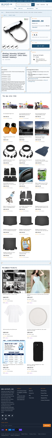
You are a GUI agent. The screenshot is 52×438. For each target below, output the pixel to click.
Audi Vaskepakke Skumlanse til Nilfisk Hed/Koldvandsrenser (25, 114)
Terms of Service (44, 395)
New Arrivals (30, 8)
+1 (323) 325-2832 (21, 396)
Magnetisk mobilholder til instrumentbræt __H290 (40, 137)
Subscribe (46, 425)
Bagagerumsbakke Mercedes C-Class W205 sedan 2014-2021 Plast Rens (42, 230)
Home (15, 8)
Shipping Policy (44, 398)
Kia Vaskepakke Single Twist (8, 113)
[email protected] (34, 78)
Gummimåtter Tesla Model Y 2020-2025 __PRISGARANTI (25, 207)
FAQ (30, 395)
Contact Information (45, 400)
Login (38, 4)
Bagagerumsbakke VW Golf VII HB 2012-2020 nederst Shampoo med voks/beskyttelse (41, 207)
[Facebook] (2, 415)
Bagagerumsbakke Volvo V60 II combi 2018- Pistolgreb (9, 253)
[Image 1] (4, 47)
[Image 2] (8, 47)
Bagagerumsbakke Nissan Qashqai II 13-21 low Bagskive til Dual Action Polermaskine (10, 230)
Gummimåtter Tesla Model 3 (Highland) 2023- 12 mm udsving (9, 184)
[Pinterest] (5, 418)
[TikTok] (12, 415)
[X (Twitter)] (2, 418)
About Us (31, 390)
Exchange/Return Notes (33, 69)
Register (43, 4)
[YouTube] (9, 415)
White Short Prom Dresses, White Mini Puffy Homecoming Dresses (37, 295)
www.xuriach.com (6, 4)
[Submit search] (33, 4)
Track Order (31, 398)
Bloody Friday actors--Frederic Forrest (10, 294)
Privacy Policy (44, 393)
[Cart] (47, 4)
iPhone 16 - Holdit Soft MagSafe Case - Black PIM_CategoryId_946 (35, 365)
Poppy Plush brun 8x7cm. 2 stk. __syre (9, 137)
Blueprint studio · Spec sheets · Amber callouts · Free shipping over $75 (26, 1)
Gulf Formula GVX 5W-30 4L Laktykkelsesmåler (24, 253)
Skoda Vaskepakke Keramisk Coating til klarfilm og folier (40, 114)
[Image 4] (16, 47)
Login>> (6, 302)
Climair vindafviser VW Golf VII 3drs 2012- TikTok (26, 184)
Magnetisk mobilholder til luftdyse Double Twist (25, 137)
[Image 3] (12, 47)
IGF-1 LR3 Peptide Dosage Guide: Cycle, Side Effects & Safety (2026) (13, 365)
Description (4, 69)
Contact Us (31, 393)
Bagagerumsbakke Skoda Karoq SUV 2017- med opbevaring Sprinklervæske (25, 230)
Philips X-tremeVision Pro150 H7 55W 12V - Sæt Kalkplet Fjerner (9, 207)
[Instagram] (5, 415)
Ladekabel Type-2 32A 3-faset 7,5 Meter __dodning (25, 160)
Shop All (20, 8)
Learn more (34, 27)
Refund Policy (44, 390)
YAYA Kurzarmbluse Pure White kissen (10, 329)
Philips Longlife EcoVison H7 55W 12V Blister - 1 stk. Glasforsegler (41, 184)
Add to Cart (40, 46)
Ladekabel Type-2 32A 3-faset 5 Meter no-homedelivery (9, 160)
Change (37, 57)
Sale (37, 8)
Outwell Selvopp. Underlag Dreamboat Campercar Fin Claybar (41, 160)
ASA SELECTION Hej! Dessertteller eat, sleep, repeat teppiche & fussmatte (36, 330)
